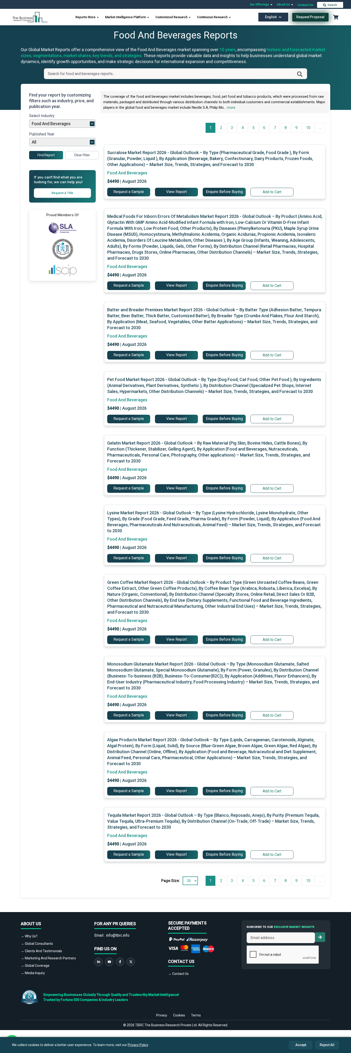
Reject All (327, 1045)
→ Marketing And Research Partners (48, 958)
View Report (176, 191)
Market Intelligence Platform (126, 17)
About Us (284, 4)
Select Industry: (42, 115)
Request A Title (62, 193)
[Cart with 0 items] (335, 17)
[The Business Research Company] (30, 17)
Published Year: (42, 134)
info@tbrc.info (117, 935)
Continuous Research (212, 17)
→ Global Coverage (35, 965)
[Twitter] (131, 962)
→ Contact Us (178, 974)
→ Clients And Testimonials (41, 951)
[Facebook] (120, 962)
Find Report (46, 155)
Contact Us (305, 5)
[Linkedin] (98, 962)
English (271, 17)
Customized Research (171, 17)
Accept (300, 1045)
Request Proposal (310, 17)
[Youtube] (109, 962)
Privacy (161, 1015)
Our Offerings (260, 4)
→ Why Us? (29, 936)
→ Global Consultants (37, 944)
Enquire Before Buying (224, 191)
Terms (196, 1015)
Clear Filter (82, 155)
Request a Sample (128, 191)
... (320, 127)
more (231, 107)
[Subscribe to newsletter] (320, 937)
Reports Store (85, 17)
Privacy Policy (138, 1045)
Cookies (179, 1015)
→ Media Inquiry (33, 973)
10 (308, 127)
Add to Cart (272, 192)
